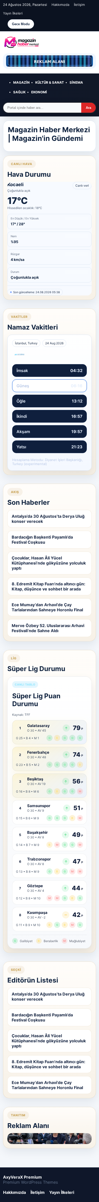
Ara (88, 108)
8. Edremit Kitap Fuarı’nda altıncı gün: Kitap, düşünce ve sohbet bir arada (48, 586)
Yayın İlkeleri (13, 13)
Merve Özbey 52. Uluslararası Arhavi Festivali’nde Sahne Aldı (48, 628)
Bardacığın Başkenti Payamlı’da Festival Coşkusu (42, 540)
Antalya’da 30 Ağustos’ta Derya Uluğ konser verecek (48, 519)
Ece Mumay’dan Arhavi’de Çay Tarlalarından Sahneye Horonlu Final (47, 607)
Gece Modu (21, 24)
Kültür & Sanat (49, 82)
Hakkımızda (60, 5)
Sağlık (19, 92)
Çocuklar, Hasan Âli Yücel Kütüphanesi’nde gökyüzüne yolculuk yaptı (49, 563)
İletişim (79, 5)
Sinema (76, 82)
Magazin (21, 82)
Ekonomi (39, 92)
